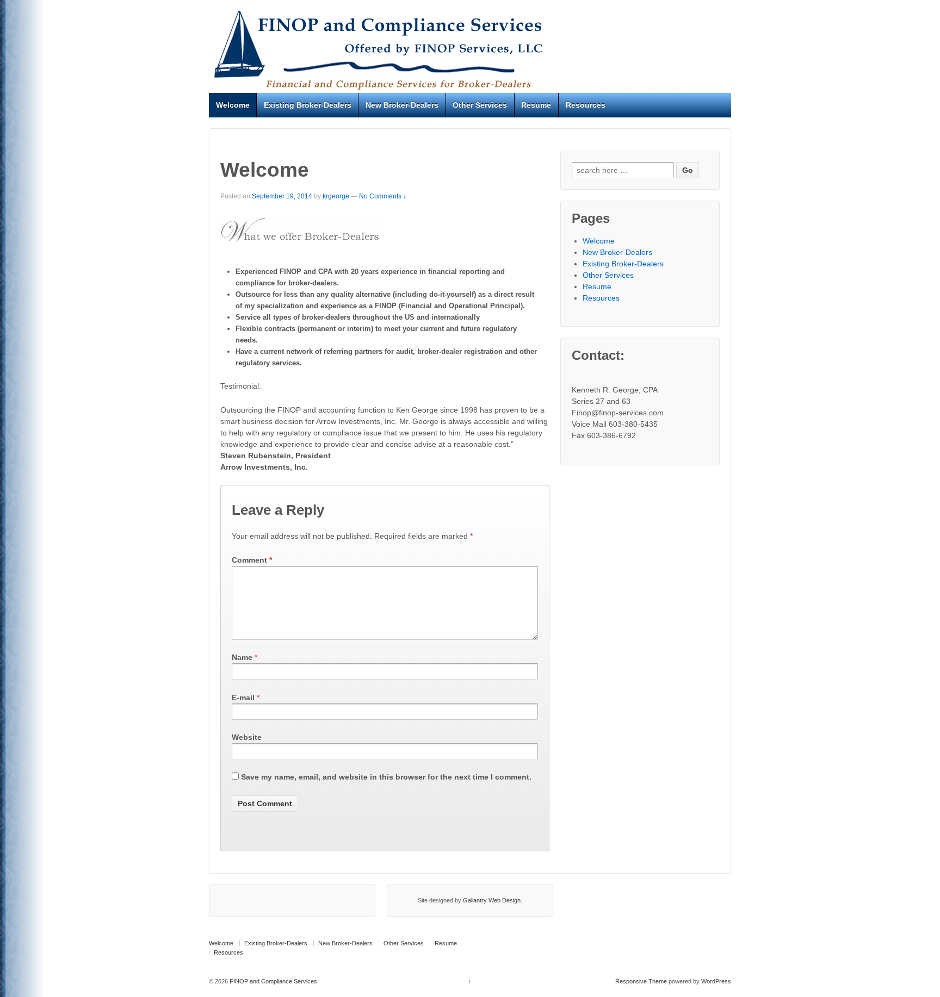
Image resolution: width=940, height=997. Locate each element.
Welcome (233, 105)
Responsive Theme (641, 981)
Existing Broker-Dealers (307, 105)
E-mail (243, 697)
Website (247, 737)
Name (242, 657)
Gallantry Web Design (492, 900)
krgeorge (336, 196)
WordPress (716, 981)
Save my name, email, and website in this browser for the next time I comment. (386, 776)
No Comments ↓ (382, 196)
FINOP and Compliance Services (272, 981)
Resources (585, 105)
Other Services (480, 105)
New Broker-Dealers (402, 105)
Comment (252, 560)
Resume (536, 105)
